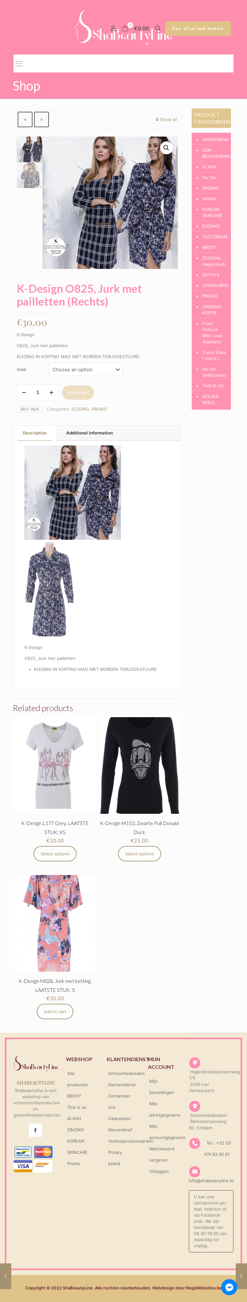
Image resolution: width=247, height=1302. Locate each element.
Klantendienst (122, 1084)
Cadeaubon (119, 1118)
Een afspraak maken (198, 28)
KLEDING (80, 409)
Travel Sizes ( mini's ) (214, 355)
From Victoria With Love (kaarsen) (212, 332)
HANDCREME (215, 139)
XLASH (209, 166)
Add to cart (78, 392)
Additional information (89, 432)
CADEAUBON (215, 285)
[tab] (35, 433)
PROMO (99, 409)
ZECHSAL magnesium (213, 261)
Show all (168, 119)
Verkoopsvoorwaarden (130, 1141)
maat (21, 369)
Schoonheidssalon (126, 1073)
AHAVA (209, 198)
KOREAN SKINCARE (212, 212)
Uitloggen (159, 1171)
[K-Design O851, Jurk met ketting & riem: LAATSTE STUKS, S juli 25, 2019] (5, 1276)
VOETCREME (215, 236)
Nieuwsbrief (120, 1129)
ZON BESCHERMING (215, 153)
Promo (73, 1163)
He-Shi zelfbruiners (214, 372)
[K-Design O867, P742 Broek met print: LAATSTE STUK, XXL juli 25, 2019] (241, 1276)
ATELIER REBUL (210, 399)
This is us (76, 1107)
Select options (55, 853)
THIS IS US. (213, 385)
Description (35, 432)
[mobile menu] (19, 63)
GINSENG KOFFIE (211, 309)
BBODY (209, 247)
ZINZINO (210, 188)
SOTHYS (210, 274)
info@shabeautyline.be (212, 1180)
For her (209, 177)
